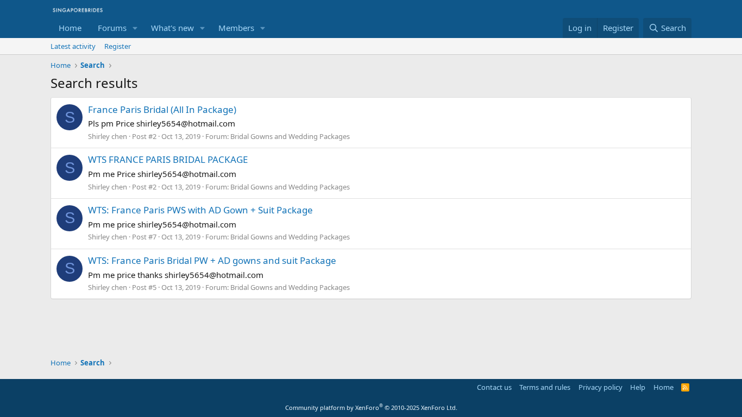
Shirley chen (107, 136)
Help (637, 387)
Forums (112, 27)
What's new (172, 27)
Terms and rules (544, 387)
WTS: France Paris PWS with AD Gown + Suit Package (200, 210)
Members (236, 27)
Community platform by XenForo (371, 407)
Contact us (494, 387)
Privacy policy (600, 387)
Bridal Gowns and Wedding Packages (290, 136)
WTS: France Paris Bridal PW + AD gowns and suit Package (212, 260)
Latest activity (73, 46)
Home (70, 27)
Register (117, 46)
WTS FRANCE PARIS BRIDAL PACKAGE (168, 159)
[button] (135, 28)
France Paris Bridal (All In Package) (162, 109)
